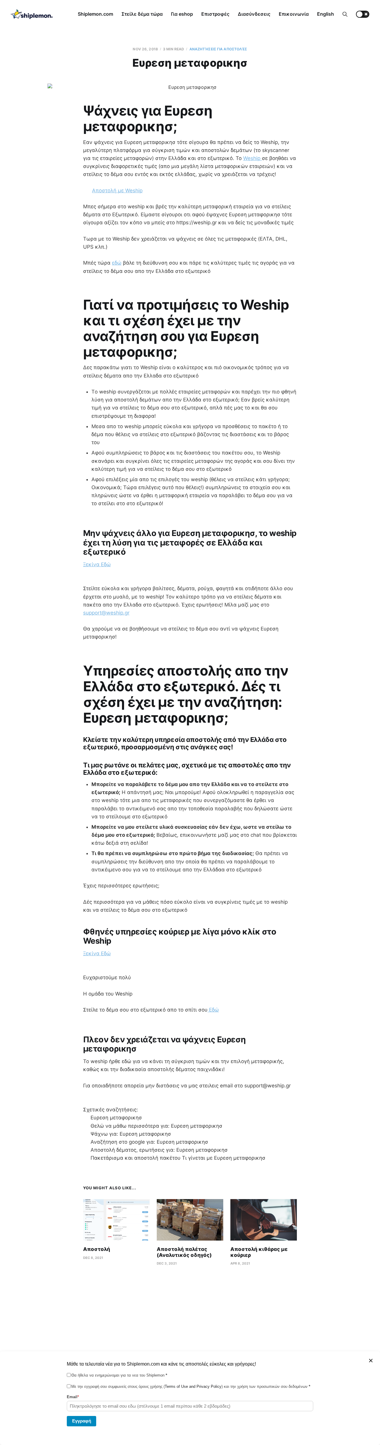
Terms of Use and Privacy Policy (193, 1386)
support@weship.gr (106, 613)
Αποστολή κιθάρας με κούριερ (259, 1252)
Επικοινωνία (294, 14)
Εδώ (213, 1010)
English (325, 14)
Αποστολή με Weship (117, 190)
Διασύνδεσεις (254, 14)
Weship (252, 158)
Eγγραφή (81, 1420)
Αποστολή (96, 1249)
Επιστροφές (215, 14)
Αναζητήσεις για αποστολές (218, 49)
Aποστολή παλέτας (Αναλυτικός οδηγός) (184, 1252)
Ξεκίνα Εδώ (97, 564)
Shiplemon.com (95, 14)
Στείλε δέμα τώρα (142, 14)
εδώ (116, 263)
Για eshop (182, 14)
